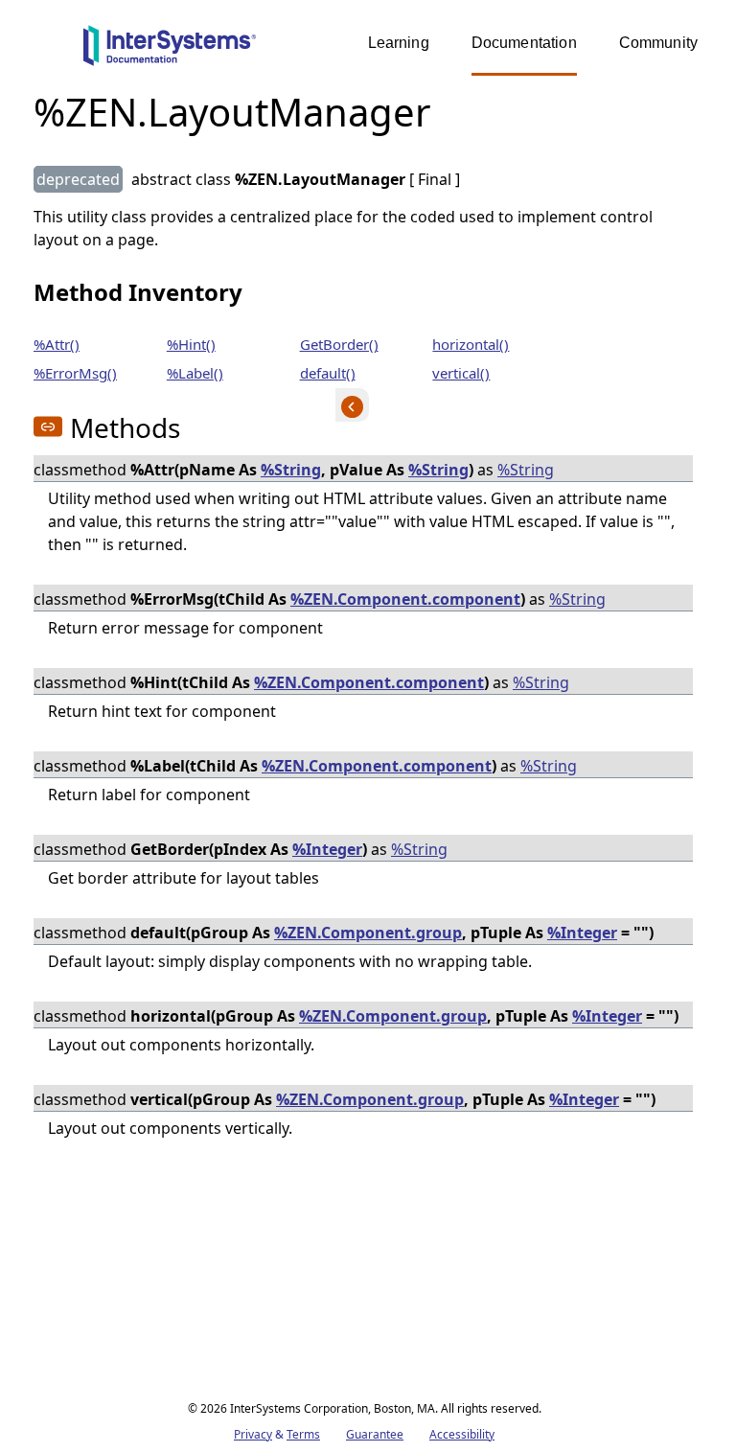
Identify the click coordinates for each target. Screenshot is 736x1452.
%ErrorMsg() (75, 372)
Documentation (524, 43)
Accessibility (461, 1434)
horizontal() (470, 344)
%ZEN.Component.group (368, 932)
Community (658, 43)
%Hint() (191, 344)
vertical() (461, 372)
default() (328, 372)
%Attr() (57, 344)
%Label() (195, 372)
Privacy (253, 1434)
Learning (398, 43)
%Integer (327, 849)
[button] (48, 426)
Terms (303, 1434)
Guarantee (374, 1434)
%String (291, 469)
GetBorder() (339, 344)
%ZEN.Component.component (405, 599)
